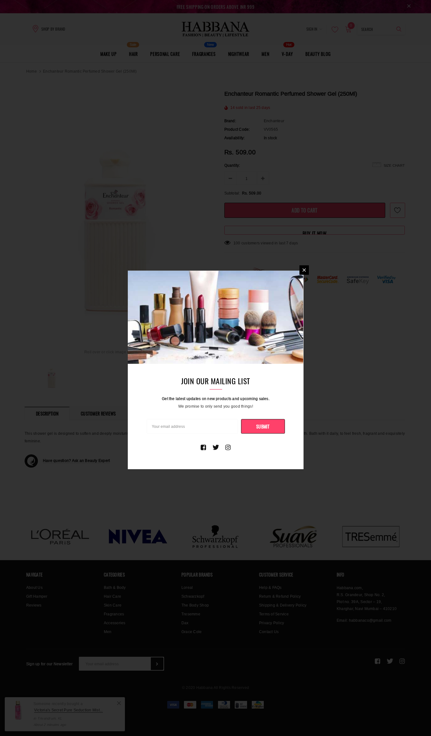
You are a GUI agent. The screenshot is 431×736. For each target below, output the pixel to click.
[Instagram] (228, 447)
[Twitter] (215, 447)
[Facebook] (203, 447)
